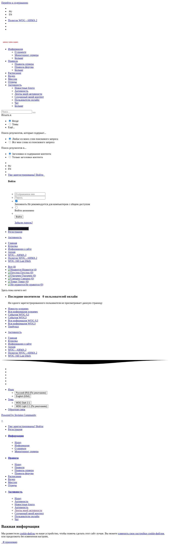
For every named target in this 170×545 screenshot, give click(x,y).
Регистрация (15, 231)
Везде (15, 121)
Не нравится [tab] (34, 284)
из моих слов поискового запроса (35, 138)
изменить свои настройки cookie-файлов (141, 533)
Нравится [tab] (29, 269)
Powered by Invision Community (18, 415)
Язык (11, 389)
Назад (18, 442)
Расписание (14, 73)
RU (10, 11)
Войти (19, 217)
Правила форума (24, 67)
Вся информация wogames (23, 311)
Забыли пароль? (24, 222)
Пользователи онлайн (27, 99)
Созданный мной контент (29, 96)
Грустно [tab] (26, 272)
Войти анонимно (24, 210)
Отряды (12, 82)
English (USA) (23, 396)
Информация (15, 49)
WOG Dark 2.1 (23, 403)
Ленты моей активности (28, 93)
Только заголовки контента (27, 157)
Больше (19, 58)
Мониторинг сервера (27, 55)
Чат (17, 102)
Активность (15, 85)
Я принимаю (9, 542)
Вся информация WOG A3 (23, 320)
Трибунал (13, 326)
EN (10, 14)
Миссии (12, 79)
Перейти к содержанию (14, 2)
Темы (15, 124)
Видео (11, 76)
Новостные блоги (25, 88)
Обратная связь (16, 409)
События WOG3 (17, 317)
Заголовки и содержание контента (31, 153)
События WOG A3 (18, 314)
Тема (10, 399)
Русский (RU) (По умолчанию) (31, 393)
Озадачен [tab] (28, 275)
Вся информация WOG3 (22, 323)
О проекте (20, 52)
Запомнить (21, 204)
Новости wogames (18, 308)
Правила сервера (24, 64)
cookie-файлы (27, 533)
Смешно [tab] (27, 278)
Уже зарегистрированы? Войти (26, 174)
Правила (13, 61)
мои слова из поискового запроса (33, 142)
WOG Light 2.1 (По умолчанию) (31, 406)
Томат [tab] (23, 281)
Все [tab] (12, 266)
